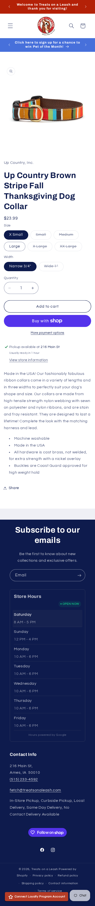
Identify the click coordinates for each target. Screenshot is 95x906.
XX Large (71, 247)
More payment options (47, 333)
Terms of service (50, 891)
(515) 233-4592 (24, 779)
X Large (42, 247)
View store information (28, 360)
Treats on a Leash (44, 869)
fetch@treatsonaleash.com (35, 790)
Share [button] (14, 488)
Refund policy (68, 875)
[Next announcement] (85, 6)
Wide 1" (53, 267)
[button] (10, 26)
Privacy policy (43, 875)
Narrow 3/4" (20, 266)
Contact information (63, 883)
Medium (69, 236)
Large (14, 246)
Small (43, 236)
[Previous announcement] (9, 6)
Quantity (11, 278)
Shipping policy (33, 883)
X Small (16, 234)
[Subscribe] (79, 575)
